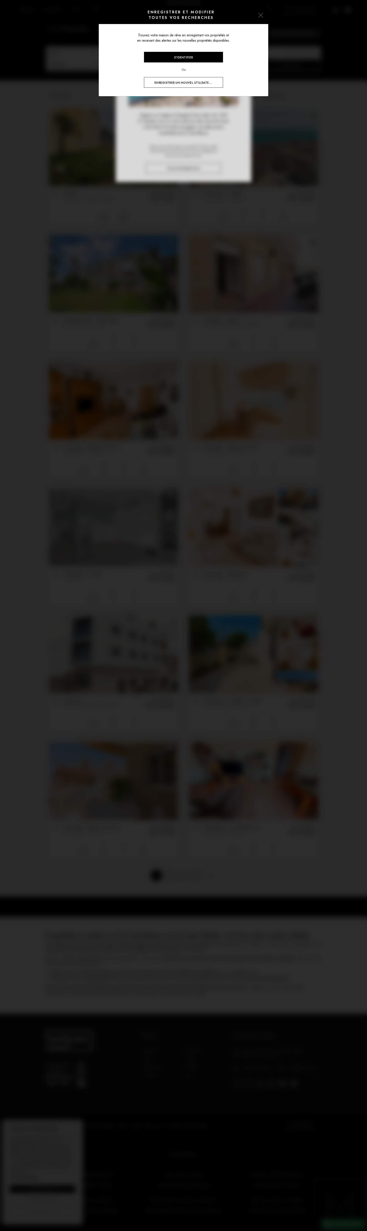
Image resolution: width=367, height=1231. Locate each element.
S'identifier (183, 57)
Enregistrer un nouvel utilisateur (183, 82)
